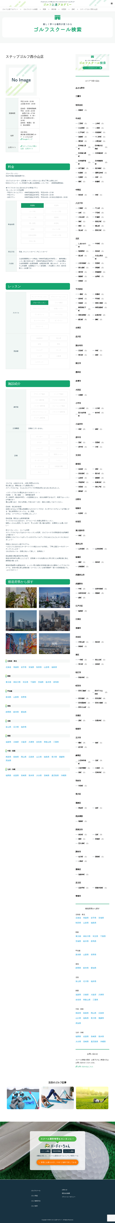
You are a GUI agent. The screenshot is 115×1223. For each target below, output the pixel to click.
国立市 (78, 363)
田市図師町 (84, 703)
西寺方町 (100, 230)
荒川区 (78, 794)
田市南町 (83, 698)
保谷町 (83, 834)
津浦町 (100, 267)
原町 (99, 469)
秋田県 (39, 667)
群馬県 (56, 682)
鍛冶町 (83, 319)
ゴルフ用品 (34, 1195)
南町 (82, 562)
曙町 (82, 743)
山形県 (46, 667)
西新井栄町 (101, 888)
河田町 (83, 487)
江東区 (78, 619)
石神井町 (100, 772)
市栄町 (83, 786)
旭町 (82, 221)
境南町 (100, 593)
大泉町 (100, 768)
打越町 (100, 217)
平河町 (100, 298)
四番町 (100, 294)
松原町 (83, 513)
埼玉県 (25, 682)
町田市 (78, 686)
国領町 (100, 857)
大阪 (21, 643)
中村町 (100, 243)
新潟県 (8, 697)
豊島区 (78, 869)
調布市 (78, 852)
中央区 (78, 118)
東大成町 (83, 267)
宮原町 (100, 263)
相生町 (100, 562)
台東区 (78, 328)
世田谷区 (79, 105)
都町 (82, 181)
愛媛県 (62, 757)
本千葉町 (83, 168)
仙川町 (83, 857)
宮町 (82, 442)
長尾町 (83, 281)
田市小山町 (84, 707)
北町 (99, 760)
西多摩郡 (79, 816)
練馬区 (78, 755)
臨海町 (83, 611)
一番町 (83, 294)
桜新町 (83, 110)
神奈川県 (17, 682)
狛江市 (78, 672)
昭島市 (78, 508)
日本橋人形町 (84, 147)
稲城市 (78, 729)
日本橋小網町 (84, 154)
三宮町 (83, 123)
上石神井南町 (84, 761)
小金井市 (79, 424)
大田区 (78, 390)
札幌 (21, 597)
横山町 (100, 226)
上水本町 (83, 408)
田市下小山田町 (101, 692)
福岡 (54, 643)
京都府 (16, 742)
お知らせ (64, 1190)
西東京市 (79, 829)
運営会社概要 (66, 1193)
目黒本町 (100, 720)
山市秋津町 (101, 549)
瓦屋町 (83, 177)
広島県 (31, 757)
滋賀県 (8, 742)
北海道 (8, 667)
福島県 (54, 667)
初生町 (100, 251)
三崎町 (83, 208)
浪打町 (83, 272)
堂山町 (83, 256)
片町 (99, 447)
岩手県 (23, 667)
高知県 (8, 760)
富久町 (100, 473)
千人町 (100, 208)
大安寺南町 (84, 263)
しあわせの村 (84, 245)
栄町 (82, 772)
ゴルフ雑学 (34, 1206)
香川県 (54, 757)
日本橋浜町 (101, 153)
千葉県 (33, 682)
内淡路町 (100, 132)
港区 (77, 655)
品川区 (78, 337)
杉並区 (78, 521)
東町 (82, 226)
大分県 (39, 775)
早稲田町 (83, 482)
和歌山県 (47, 742)
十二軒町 (100, 137)
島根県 (16, 757)
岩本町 (83, 298)
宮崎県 (46, 775)
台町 (82, 213)
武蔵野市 (79, 584)
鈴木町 (100, 413)
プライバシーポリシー (68, 1197)
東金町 (83, 808)
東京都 (8, 682)
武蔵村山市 (80, 575)
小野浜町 (100, 141)
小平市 (78, 403)
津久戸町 (100, 487)
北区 (77, 238)
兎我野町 (83, 251)
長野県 (23, 697)
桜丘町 (100, 642)
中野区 (78, 190)
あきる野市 (80, 88)
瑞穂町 (83, 821)
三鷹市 (78, 96)
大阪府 (23, 742)
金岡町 (100, 276)
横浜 (21, 620)
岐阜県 (16, 712)
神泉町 (83, 646)
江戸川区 (79, 606)
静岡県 (8, 712)
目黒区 (78, 715)
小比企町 (83, 217)
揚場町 (100, 478)
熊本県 (31, 775)
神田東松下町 (84, 308)
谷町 (99, 177)
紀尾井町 (100, 315)
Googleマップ (27, 139)
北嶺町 (83, 395)
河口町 (83, 664)
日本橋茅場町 (84, 162)
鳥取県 (8, 757)
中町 (82, 589)
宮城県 (31, 667)
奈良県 (39, 742)
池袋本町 (83, 874)
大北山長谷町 (101, 257)
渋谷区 (78, 637)
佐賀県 (16, 775)
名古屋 (54, 620)
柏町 (99, 743)
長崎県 (23, 775)
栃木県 (48, 682)
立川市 (78, 738)
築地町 (83, 491)
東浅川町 (100, 221)
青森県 (16, 667)
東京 (54, 597)
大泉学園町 (84, 768)
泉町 (99, 355)
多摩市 (78, 381)
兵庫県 (31, 742)
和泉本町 (83, 677)
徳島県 (46, 757)
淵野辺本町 (101, 173)
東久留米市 (80, 530)
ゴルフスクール (35, 1190)
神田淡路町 (101, 307)
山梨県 (16, 697)
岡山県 (23, 757)
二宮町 (100, 128)
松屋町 (83, 173)
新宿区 (78, 464)
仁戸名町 (83, 132)
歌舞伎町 (100, 482)
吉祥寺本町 (84, 593)
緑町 (99, 429)
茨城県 (40, 682)
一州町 (83, 660)
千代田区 (79, 289)
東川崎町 (100, 168)
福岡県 (8, 775)
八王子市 (79, 203)
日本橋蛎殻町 (101, 162)
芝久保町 (83, 843)
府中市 (78, 437)
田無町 (100, 839)
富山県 (8, 727)
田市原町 (100, 698)
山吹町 (83, 478)
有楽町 (83, 303)
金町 (99, 808)
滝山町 (83, 230)
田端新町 (100, 272)
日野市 (78, 499)
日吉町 (83, 350)
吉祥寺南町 (101, 589)
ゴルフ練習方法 (35, 1201)
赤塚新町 (83, 566)
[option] (21, 80)
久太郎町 (83, 128)
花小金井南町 (84, 414)
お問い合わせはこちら (85, 1066)
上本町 (100, 123)
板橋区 (78, 557)
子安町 (100, 213)
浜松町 (100, 664)
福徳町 (83, 276)
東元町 (83, 355)
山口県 (39, 757)
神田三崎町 (101, 303)
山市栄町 (83, 549)
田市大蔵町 (101, 703)
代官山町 (83, 642)
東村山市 (79, 544)
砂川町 (83, 747)
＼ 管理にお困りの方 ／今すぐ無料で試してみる (58, 1162)
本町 (99, 195)
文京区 (78, 455)
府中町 (83, 447)
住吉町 (83, 469)
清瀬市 (78, 628)
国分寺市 (79, 345)
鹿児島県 (55, 775)
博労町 (83, 141)
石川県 (16, 727)
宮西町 (100, 442)
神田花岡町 (84, 315)
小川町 (100, 408)
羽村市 (78, 781)
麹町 (99, 319)
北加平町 (83, 888)
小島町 (83, 861)
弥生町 (83, 195)
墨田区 (78, 372)
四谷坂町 (83, 473)
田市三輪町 (84, 691)
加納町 (83, 137)
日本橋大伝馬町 (101, 147)
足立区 (78, 883)
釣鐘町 (100, 181)
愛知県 (23, 712)
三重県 (56, 742)
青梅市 (78, 896)
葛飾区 (78, 803)
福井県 (23, 727)
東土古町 (100, 660)
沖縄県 (63, 775)
